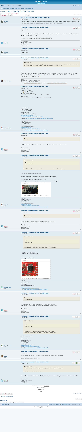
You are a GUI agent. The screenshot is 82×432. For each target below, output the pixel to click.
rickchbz (5, 356)
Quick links (4, 5)
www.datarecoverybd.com (27, 115)
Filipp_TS (12, 13)
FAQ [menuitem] (20, 5)
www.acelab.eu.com (41, 3)
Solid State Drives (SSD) (15, 8)
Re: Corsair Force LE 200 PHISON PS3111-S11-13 (34, 27)
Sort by (38, 387)
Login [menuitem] (80, 5)
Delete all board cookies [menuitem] (66, 404)
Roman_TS (8, 13)
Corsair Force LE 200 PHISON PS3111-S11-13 (17, 11)
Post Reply (3, 15)
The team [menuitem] (57, 404)
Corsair (22, 8)
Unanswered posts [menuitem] (13, 5)
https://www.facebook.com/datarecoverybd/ (33, 116)
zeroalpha (6, 21)
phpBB (36, 406)
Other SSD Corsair (29, 8)
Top (80, 24)
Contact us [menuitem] (51, 404)
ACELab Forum (5, 8)
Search (26, 15)
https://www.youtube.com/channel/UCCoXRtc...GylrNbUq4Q (39, 118)
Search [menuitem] (80, 8)
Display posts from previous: (38, 385)
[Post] (21, 19)
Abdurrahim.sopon (7, 127)
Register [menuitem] (75, 5)
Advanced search (29, 15)
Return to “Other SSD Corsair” (7, 396)
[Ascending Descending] (41, 389)
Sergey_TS (17, 13)
